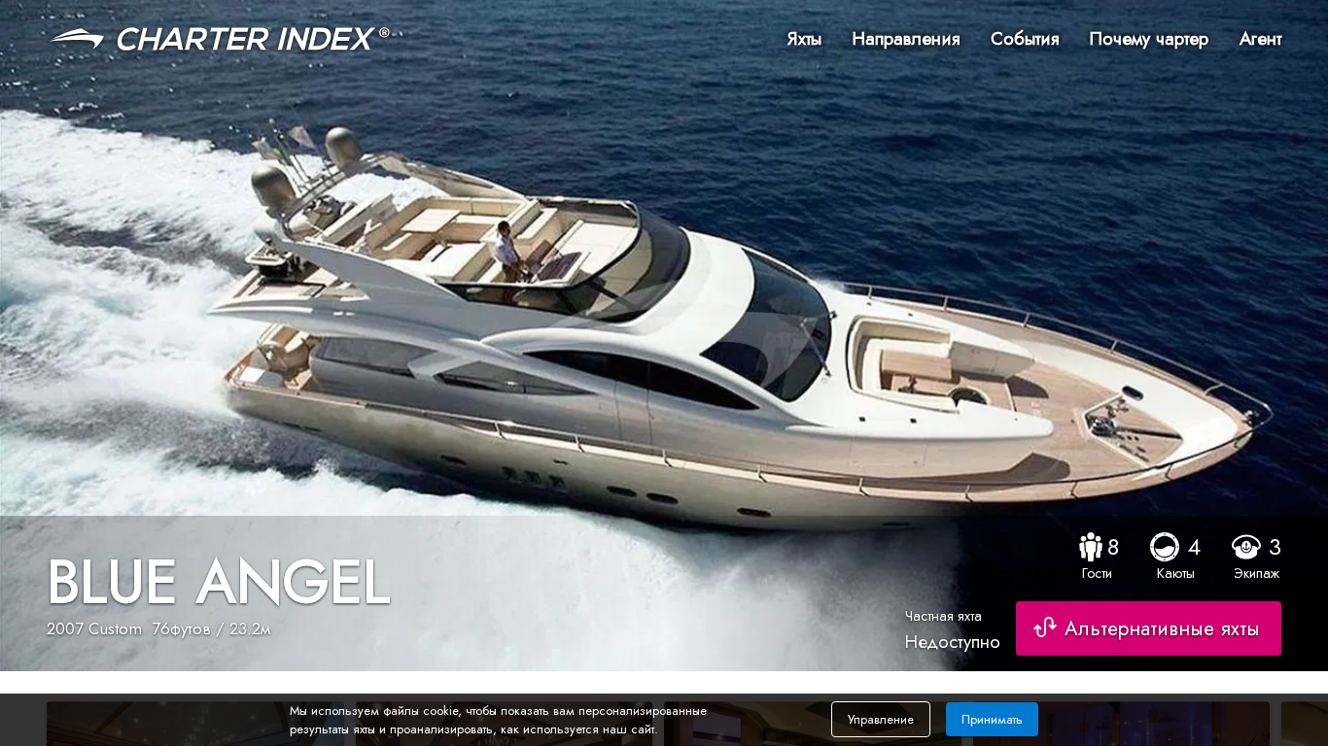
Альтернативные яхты (1162, 628)
